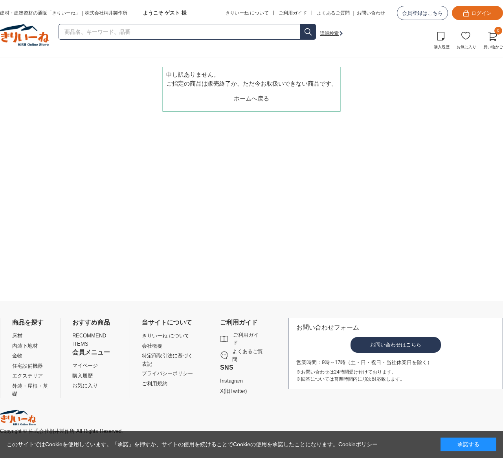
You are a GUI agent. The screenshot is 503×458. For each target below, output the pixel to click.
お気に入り (466, 47)
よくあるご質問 (333, 13)
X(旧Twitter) (233, 391)
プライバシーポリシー (167, 373)
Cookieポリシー (358, 444)
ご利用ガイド (246, 339)
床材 (17, 336)
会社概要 (152, 346)
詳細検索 (329, 33)
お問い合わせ (371, 13)
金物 (17, 356)
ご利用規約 (154, 384)
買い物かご (493, 39)
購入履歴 (442, 47)
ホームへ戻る (251, 98)
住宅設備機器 (27, 366)
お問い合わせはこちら (395, 345)
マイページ (85, 365)
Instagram (231, 381)
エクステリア (27, 376)
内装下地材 (25, 346)
